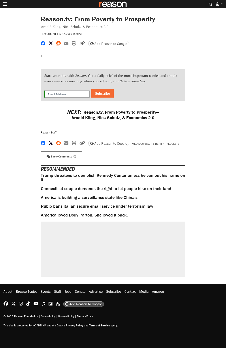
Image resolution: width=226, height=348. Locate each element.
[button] (219, 4)
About (8, 291)
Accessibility (48, 316)
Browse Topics (26, 291)
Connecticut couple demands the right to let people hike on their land (106, 188)
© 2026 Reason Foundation (21, 316)
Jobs (68, 291)
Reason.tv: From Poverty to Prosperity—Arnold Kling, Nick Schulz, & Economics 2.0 (113, 114)
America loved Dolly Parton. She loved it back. (84, 215)
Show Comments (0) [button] (63, 156)
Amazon (158, 291)
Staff (57, 291)
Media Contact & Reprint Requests (155, 144)
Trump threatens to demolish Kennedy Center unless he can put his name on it (113, 177)
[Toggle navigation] (5, 4)
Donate (80, 291)
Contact (130, 291)
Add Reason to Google (110, 43)
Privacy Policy (66, 316)
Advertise (96, 291)
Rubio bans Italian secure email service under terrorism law (97, 206)
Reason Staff (48, 33)
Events (46, 291)
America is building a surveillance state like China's (89, 197)
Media (144, 291)
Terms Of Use (85, 316)
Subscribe (102, 93)
